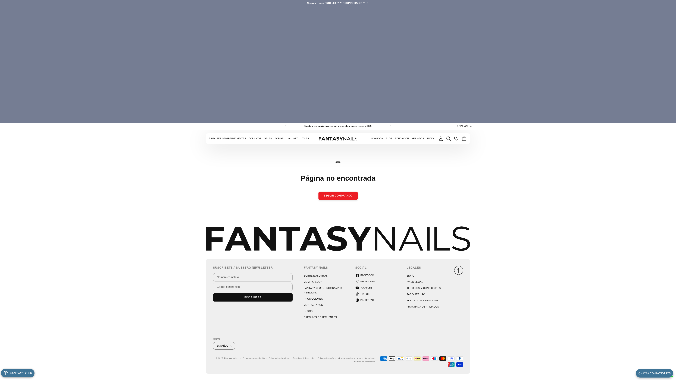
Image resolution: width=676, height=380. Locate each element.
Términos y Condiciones (424, 288)
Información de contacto (349, 358)
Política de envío (326, 358)
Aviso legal (370, 358)
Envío (410, 275)
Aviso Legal (415, 281)
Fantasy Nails (231, 358)
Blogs (308, 311)
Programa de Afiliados (423, 306)
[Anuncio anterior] (285, 126)
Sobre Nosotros (316, 275)
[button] (448, 138)
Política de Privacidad (422, 300)
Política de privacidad (279, 358)
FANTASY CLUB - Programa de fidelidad (323, 290)
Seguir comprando (338, 195)
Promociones (313, 298)
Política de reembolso (364, 362)
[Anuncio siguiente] (391, 126)
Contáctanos (313, 304)
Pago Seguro (416, 294)
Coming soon (313, 281)
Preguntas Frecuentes (320, 317)
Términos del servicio (303, 358)
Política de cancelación (254, 358)
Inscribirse (252, 297)
